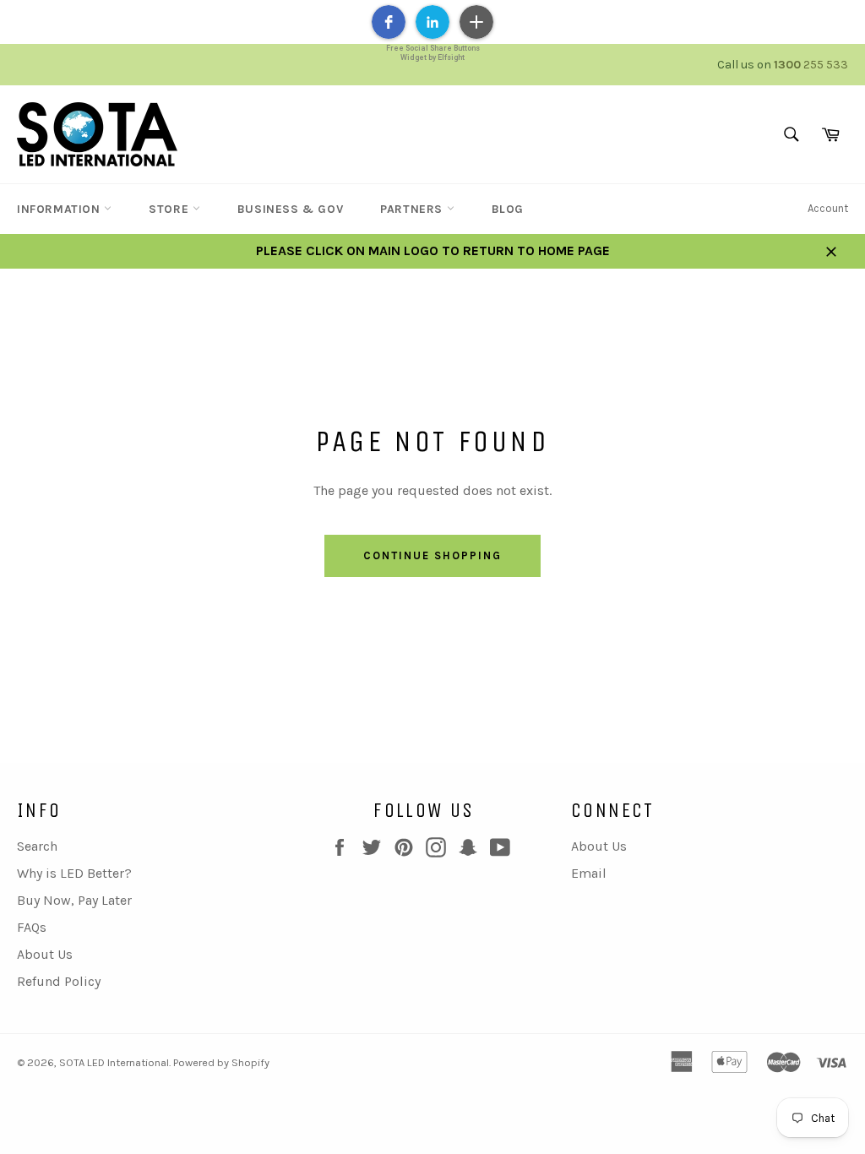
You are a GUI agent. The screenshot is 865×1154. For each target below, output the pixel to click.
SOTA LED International (114, 1062)
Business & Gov (290, 209)
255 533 (811, 64)
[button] (388, 22)
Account (828, 208)
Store (171, 209)
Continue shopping (432, 555)
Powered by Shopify (221, 1062)
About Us (45, 954)
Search (37, 846)
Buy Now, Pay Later (74, 900)
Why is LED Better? (74, 873)
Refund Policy (59, 981)
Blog (508, 209)
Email (589, 873)
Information (60, 209)
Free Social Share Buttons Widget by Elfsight (433, 53)
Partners (413, 209)
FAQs (31, 927)
